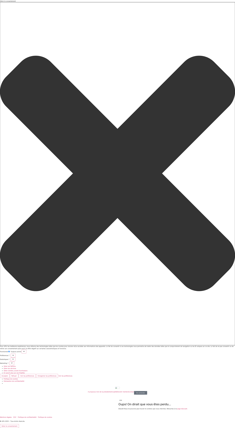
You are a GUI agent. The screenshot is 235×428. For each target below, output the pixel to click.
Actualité (114, 392)
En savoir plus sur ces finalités (14, 373)
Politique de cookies (11, 379)
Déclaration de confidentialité (14, 381)
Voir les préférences (27, 376)
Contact (131, 392)
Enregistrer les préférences (47, 376)
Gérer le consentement (9, 426)
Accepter (5, 376)
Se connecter (140, 393)
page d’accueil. (182, 409)
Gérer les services (10, 368)
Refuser (14, 376)
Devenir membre (122, 392)
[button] (117, 173)
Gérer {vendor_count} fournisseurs (15, 371)
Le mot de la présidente (102, 392)
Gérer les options (10, 366)
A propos (91, 392)
